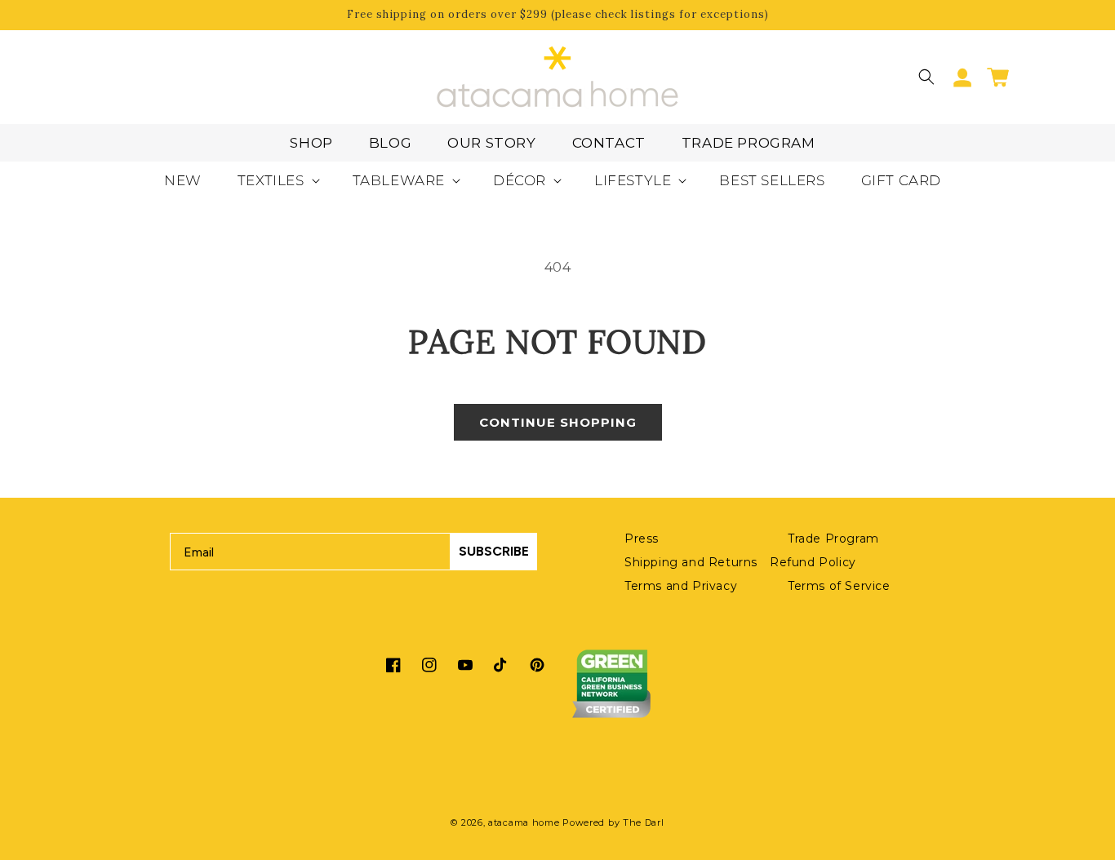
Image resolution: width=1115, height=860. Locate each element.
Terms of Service (839, 586)
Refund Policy (813, 562)
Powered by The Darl (613, 822)
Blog (390, 143)
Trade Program (748, 143)
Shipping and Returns (690, 562)
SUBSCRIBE (494, 551)
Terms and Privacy (680, 586)
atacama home (523, 822)
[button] (926, 77)
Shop (311, 143)
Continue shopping (558, 422)
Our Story (491, 143)
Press (641, 538)
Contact (609, 143)
